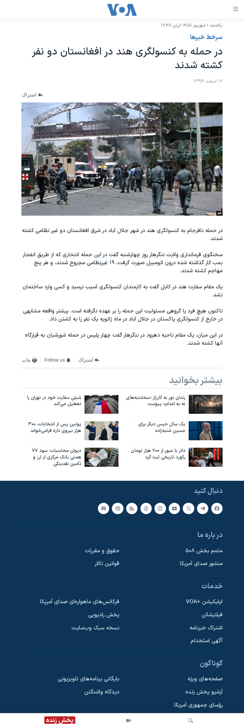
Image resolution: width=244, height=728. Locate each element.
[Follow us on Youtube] (174, 508)
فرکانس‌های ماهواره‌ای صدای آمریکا (79, 602)
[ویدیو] (128, 720)
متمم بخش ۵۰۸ (204, 551)
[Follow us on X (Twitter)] (188, 508)
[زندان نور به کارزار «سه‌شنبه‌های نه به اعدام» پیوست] (206, 404)
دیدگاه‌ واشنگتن (101, 692)
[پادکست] (117, 508)
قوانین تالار (107, 564)
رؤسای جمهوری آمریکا (198, 705)
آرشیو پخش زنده (204, 692)
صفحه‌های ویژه (205, 679)
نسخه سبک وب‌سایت (95, 628)
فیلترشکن (212, 615)
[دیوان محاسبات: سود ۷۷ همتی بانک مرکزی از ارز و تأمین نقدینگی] (101, 457)
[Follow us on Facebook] (217, 508)
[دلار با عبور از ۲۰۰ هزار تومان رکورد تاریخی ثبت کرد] (206, 457)
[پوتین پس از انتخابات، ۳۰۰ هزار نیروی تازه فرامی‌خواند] (101, 430)
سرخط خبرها (206, 37)
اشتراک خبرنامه (206, 628)
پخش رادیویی (103, 615)
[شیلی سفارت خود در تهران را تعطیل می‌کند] (101, 404)
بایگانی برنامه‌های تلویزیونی (88, 679)
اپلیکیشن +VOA (204, 602)
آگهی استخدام (207, 641)
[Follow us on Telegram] (202, 508)
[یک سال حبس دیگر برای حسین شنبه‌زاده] (206, 430)
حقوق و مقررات (102, 551)
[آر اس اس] (131, 508)
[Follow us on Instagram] (160, 508)
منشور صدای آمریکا (201, 564)
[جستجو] (191, 720)
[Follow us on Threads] (146, 508)
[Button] (32, 95)
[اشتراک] (103, 508)
